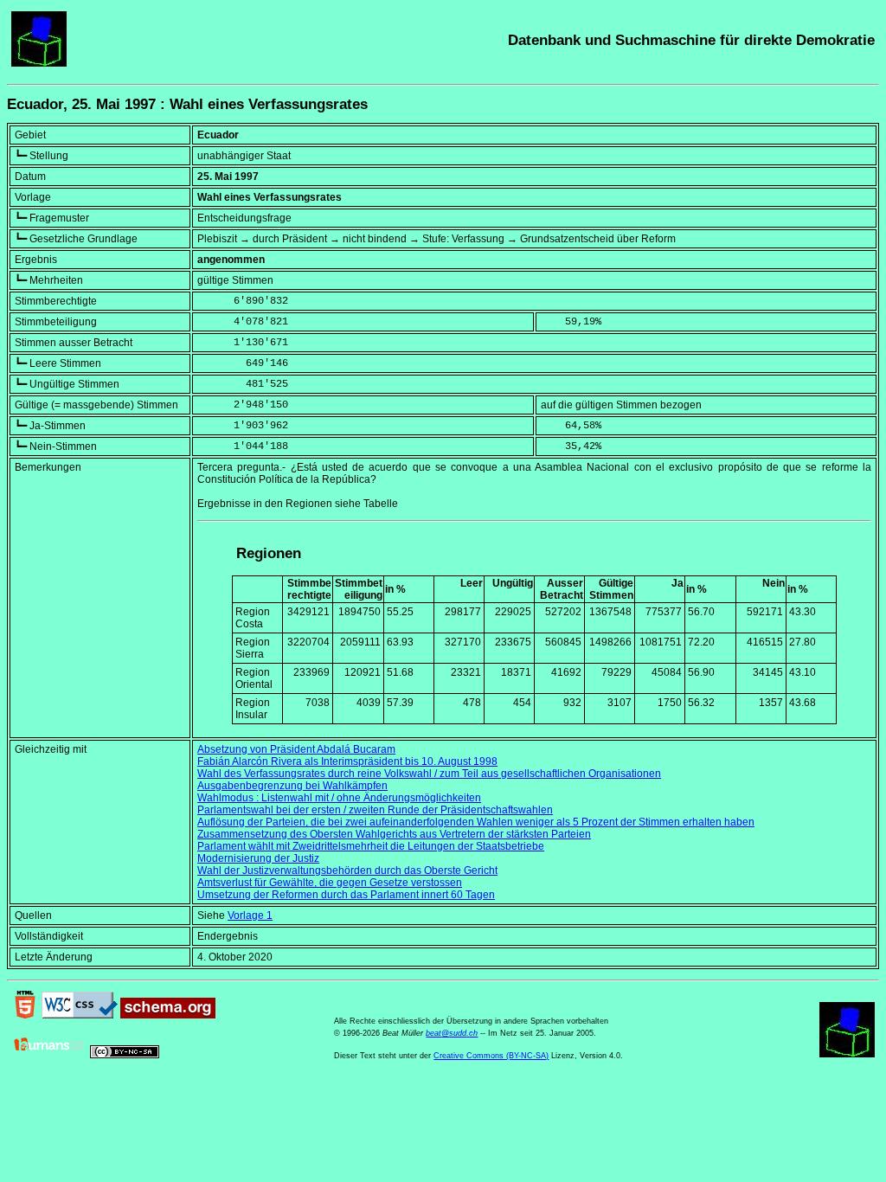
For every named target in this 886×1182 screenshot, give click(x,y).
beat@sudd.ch (452, 1033)
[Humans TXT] (49, 1055)
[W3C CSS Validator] (80, 1015)
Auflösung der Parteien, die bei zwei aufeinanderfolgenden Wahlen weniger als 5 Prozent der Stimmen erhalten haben (475, 822)
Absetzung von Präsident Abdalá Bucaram (296, 749)
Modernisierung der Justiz (258, 858)
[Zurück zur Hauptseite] (39, 63)
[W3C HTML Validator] (25, 1015)
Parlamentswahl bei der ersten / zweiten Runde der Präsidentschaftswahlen (375, 810)
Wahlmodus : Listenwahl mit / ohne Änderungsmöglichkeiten (339, 798)
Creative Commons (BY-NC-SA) (491, 1055)
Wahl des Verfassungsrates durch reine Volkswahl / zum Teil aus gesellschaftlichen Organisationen (429, 774)
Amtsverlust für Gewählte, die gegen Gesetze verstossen (329, 883)
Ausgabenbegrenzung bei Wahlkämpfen (292, 786)
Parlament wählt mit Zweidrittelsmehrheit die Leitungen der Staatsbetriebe (370, 846)
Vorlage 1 (250, 915)
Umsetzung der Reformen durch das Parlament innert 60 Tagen (346, 895)
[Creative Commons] (124, 1055)
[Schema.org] (167, 1015)
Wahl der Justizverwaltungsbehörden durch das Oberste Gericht (347, 870)
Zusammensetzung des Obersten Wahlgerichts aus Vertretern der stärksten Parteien (394, 834)
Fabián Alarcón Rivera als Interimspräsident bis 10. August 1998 (347, 761)
